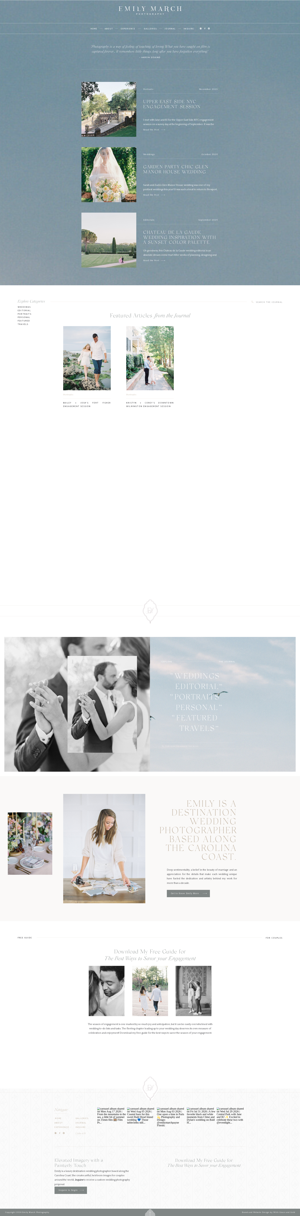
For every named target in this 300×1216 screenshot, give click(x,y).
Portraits (148, 89)
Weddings (149, 154)
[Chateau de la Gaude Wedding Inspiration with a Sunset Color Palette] (163, 260)
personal (24, 317)
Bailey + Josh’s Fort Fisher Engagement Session (87, 404)
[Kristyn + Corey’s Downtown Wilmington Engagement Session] (150, 358)
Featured (24, 320)
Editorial (24, 310)
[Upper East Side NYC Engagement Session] (163, 130)
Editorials (149, 220)
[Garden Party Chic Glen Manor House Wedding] (163, 195)
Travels (23, 324)
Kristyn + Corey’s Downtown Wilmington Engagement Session (150, 404)
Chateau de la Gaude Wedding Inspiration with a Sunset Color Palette (179, 238)
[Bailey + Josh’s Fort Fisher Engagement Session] (87, 358)
